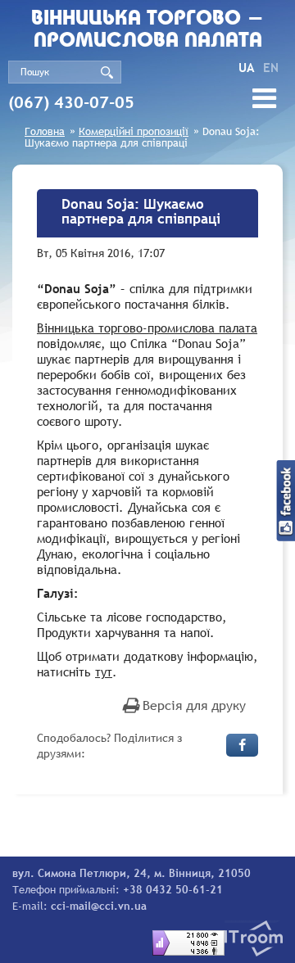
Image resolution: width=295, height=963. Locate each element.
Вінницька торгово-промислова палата (147, 327)
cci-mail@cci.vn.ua (99, 905)
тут (103, 671)
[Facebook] (242, 745)
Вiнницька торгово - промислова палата (147, 30)
